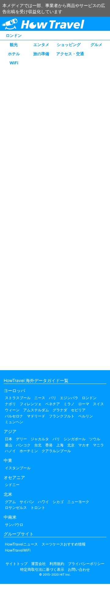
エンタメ (41, 44)
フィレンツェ (31, 404)
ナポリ (10, 404)
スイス (98, 404)
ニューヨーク (78, 501)
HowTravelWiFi (18, 550)
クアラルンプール (56, 451)
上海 (60, 445)
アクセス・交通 (70, 53)
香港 (49, 445)
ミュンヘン (14, 422)
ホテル (14, 53)
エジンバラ (69, 397)
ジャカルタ (40, 439)
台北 (38, 445)
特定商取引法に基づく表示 (42, 569)
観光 (14, 44)
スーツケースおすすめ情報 (64, 544)
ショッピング (69, 44)
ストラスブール (18, 397)
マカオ (83, 445)
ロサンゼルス (16, 507)
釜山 (8, 445)
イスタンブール (18, 468)
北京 (71, 445)
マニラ (98, 445)
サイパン (27, 501)
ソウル (94, 439)
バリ (56, 439)
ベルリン (85, 416)
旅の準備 (41, 53)
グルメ (96, 44)
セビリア (78, 410)
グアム (10, 501)
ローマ (83, 404)
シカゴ (58, 501)
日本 (8, 439)
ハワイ (43, 501)
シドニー (12, 484)
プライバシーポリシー (86, 563)
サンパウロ (14, 524)
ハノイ (10, 451)
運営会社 (38, 563)
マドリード (36, 416)
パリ (52, 397)
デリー (21, 439)
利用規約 (57, 563)
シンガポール (75, 439)
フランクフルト (62, 416)
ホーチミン (29, 451)
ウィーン (12, 410)
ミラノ (69, 404)
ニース (39, 397)
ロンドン (14, 35)
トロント (38, 507)
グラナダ (60, 410)
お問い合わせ (79, 569)
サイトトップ (17, 563)
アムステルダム (36, 410)
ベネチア (52, 404)
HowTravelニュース (21, 544)
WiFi (13, 62)
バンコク (23, 445)
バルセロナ (14, 416)
